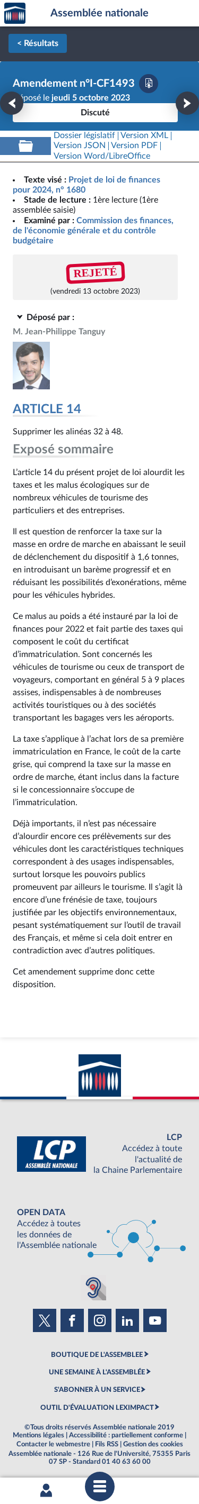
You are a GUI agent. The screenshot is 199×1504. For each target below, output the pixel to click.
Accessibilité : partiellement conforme (126, 1435)
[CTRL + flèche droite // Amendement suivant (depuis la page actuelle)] (187, 103)
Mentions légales (38, 1435)
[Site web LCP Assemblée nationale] (99, 1154)
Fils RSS (106, 1444)
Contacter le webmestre (53, 1444)
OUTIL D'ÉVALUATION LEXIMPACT (97, 1408)
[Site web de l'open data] (99, 1229)
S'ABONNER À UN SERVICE (97, 1390)
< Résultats (37, 43)
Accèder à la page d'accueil (14, 13)
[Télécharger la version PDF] (148, 83)
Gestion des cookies (153, 1444)
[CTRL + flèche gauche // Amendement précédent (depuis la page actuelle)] (11, 103)
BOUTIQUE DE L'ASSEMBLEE (97, 1355)
